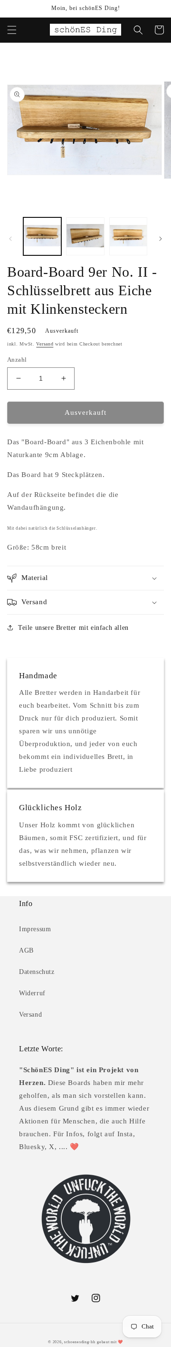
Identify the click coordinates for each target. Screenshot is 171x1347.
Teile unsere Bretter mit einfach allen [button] (73, 627)
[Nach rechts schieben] (160, 238)
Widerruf (32, 993)
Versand (44, 343)
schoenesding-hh (79, 1342)
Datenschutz (37, 971)
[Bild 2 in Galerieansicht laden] (85, 236)
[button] (11, 29)
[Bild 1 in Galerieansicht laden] (42, 236)
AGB (26, 950)
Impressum (35, 929)
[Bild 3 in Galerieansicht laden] (128, 236)
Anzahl (17, 359)
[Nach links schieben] (10, 238)
